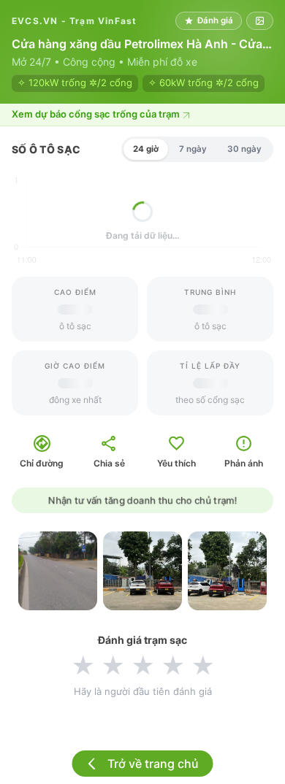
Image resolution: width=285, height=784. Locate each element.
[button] (142, 115)
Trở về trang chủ (153, 763)
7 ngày (193, 149)
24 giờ (146, 149)
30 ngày (244, 149)
